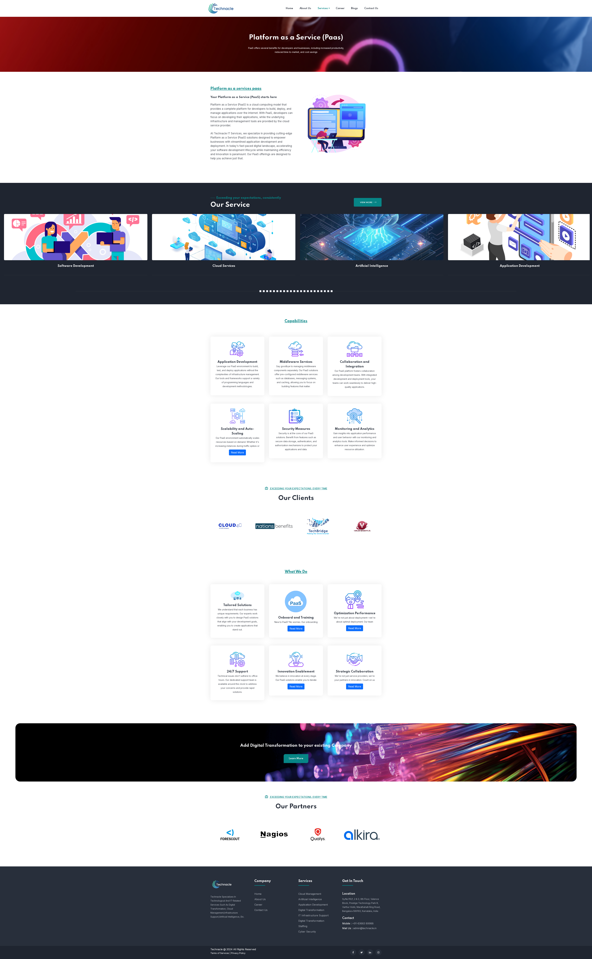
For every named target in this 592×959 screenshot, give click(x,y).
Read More (148, 247)
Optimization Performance (354, 613)
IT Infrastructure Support (313, 915)
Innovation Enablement (296, 671)
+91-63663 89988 (363, 923)
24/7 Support (237, 671)
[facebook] (353, 952)
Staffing (302, 926)
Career (258, 904)
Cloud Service (148, 233)
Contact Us (260, 910)
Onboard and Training (296, 617)
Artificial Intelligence (296, 233)
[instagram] (378, 952)
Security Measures (296, 429)
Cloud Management (309, 893)
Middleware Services (296, 362)
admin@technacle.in (364, 928)
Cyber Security (307, 931)
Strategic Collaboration (354, 671)
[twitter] (361, 952)
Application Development (444, 233)
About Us (260, 899)
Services (323, 8)
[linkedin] (370, 952)
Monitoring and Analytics (354, 429)
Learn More (296, 758)
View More (366, 203)
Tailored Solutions (237, 605)
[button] (260, 291)
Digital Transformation (311, 910)
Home (257, 893)
